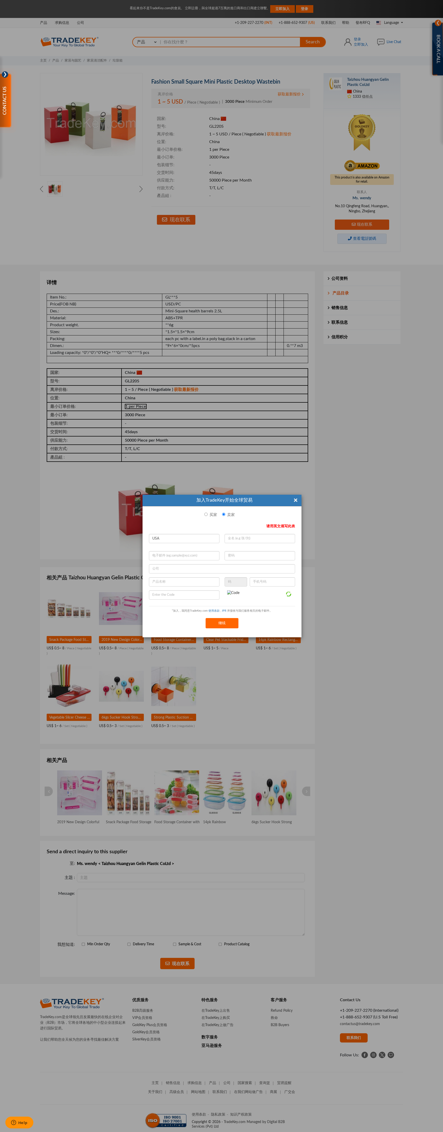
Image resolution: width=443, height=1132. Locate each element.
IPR (224, 610)
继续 (222, 623)
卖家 (231, 515)
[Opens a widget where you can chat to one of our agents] (19, 1123)
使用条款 (214, 610)
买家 (213, 515)
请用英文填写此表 (280, 526)
